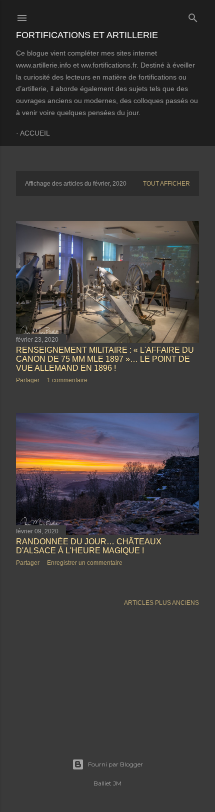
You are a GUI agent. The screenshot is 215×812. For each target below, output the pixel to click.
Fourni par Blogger (115, 764)
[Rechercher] (193, 16)
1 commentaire (67, 380)
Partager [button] (28, 380)
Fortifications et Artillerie (87, 35)
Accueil (35, 133)
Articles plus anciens (161, 602)
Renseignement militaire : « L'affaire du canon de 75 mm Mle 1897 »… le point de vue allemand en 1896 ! (105, 359)
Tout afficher (166, 183)
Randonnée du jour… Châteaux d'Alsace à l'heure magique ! (89, 546)
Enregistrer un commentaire (84, 562)
